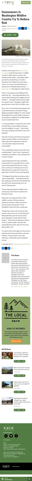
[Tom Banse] (5, 258)
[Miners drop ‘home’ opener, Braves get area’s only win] (7, 370)
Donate (26, 2)
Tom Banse (13, 26)
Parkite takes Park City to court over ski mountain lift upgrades (21, 384)
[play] (3, 479)
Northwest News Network (21, 244)
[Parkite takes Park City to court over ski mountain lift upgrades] (7, 384)
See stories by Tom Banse (19, 286)
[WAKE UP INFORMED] (16, 311)
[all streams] (29, 479)
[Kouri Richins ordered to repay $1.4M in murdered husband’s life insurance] (7, 355)
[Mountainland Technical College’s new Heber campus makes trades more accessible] (7, 401)
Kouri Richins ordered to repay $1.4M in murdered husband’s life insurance (21, 354)
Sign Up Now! (16, 341)
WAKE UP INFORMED (16, 328)
